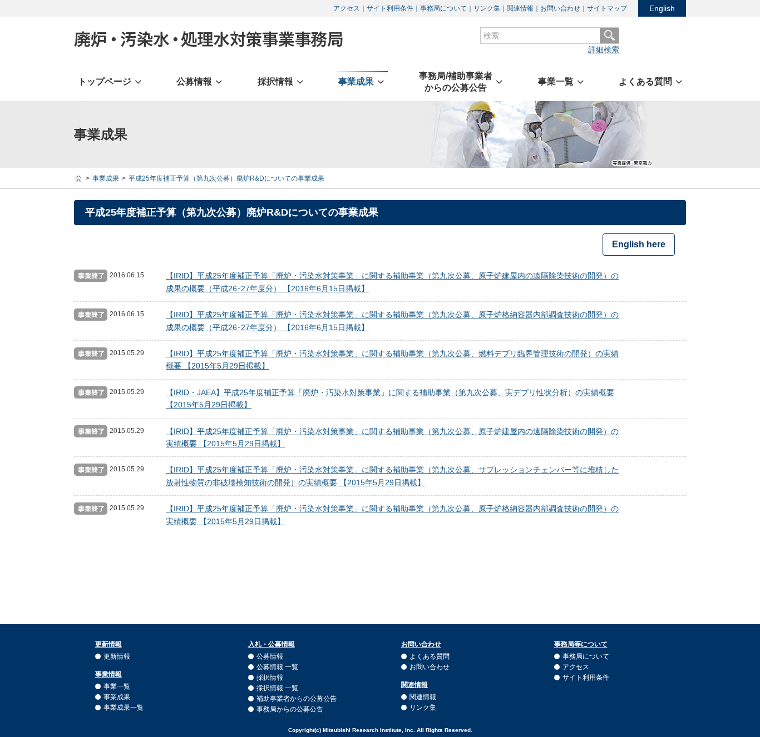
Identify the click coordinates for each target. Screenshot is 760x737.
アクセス (346, 8)
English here (638, 244)
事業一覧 (116, 686)
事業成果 (116, 697)
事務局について (443, 8)
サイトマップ (607, 8)
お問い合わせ (560, 8)
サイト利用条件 (390, 8)
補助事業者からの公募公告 (296, 699)
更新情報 (116, 656)
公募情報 (269, 656)
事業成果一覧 (123, 707)
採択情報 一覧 (277, 688)
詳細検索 (603, 49)
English (662, 8)
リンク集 (486, 8)
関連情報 (520, 8)
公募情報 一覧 (277, 667)
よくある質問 (429, 656)
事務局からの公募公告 (289, 709)
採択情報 (269, 677)
